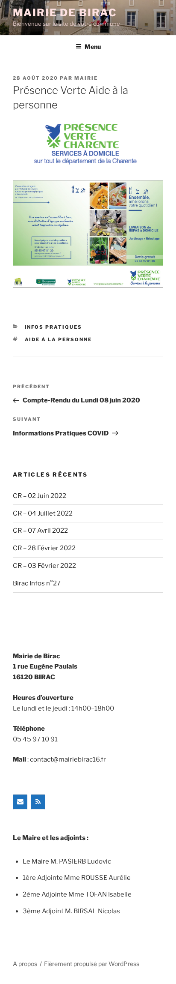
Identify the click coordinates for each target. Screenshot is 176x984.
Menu (93, 46)
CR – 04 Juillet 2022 (43, 513)
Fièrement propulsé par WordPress (91, 963)
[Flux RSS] (38, 802)
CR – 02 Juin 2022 (39, 496)
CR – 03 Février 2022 (44, 566)
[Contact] (20, 802)
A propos (25, 963)
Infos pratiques (53, 327)
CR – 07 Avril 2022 (40, 530)
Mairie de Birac (65, 12)
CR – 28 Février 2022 (44, 548)
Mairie (86, 78)
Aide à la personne (58, 339)
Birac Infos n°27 (37, 583)
